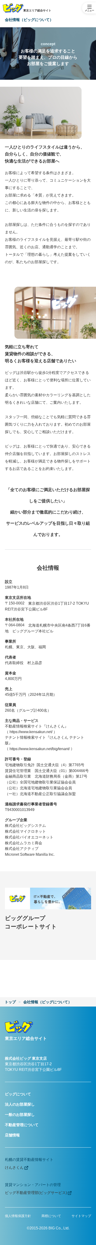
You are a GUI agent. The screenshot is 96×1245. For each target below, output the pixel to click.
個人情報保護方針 (18, 1216)
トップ (10, 1002)
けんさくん (14, 1167)
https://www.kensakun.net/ (31, 732)
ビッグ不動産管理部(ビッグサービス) (36, 1193)
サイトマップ (81, 1216)
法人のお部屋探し (20, 1104)
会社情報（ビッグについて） (47, 1002)
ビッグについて (18, 1094)
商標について (51, 1216)
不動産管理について (21, 1125)
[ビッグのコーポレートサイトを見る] (48, 898)
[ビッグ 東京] (20, 1026)
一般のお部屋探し (20, 1115)
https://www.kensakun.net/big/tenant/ (40, 749)
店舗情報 (12, 1135)
